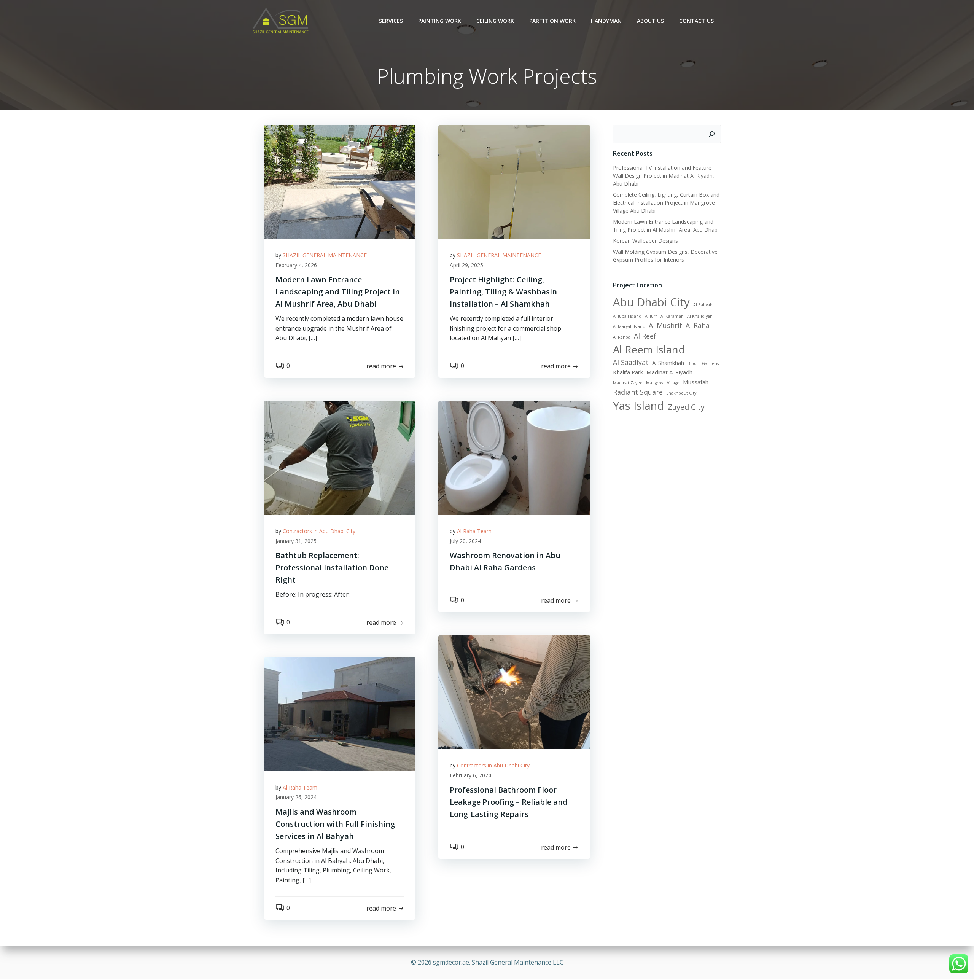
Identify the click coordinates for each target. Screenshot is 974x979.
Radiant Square (638, 391)
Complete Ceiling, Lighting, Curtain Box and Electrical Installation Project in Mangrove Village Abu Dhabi (666, 202)
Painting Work (439, 20)
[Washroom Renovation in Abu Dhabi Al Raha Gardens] (514, 457)
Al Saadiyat (631, 362)
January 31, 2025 (296, 540)
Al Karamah (672, 316)
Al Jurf (651, 316)
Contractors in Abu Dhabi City (319, 531)
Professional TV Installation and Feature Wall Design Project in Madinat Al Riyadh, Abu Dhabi (663, 175)
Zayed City (686, 406)
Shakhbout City (681, 393)
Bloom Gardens (703, 363)
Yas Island (638, 405)
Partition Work (552, 20)
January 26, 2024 (296, 797)
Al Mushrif (665, 325)
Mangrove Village (663, 382)
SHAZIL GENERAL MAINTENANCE (325, 255)
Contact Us (696, 20)
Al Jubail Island (627, 316)
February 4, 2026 (296, 265)
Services (391, 20)
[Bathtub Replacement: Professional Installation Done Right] (339, 457)
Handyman (606, 20)
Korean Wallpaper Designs (645, 240)
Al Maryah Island (629, 326)
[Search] (712, 134)
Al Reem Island (649, 349)
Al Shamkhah (668, 362)
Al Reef (645, 336)
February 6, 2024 (470, 775)
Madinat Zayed (628, 382)
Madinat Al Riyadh (669, 372)
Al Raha (698, 325)
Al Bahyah (703, 304)
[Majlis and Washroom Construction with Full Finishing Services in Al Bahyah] (339, 713)
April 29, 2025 (466, 265)
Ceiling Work (495, 20)
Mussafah (695, 382)
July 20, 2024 (465, 540)
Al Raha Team (474, 531)
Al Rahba (621, 337)
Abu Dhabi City (651, 302)
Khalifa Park (628, 372)
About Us (650, 20)
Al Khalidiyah (700, 316)
